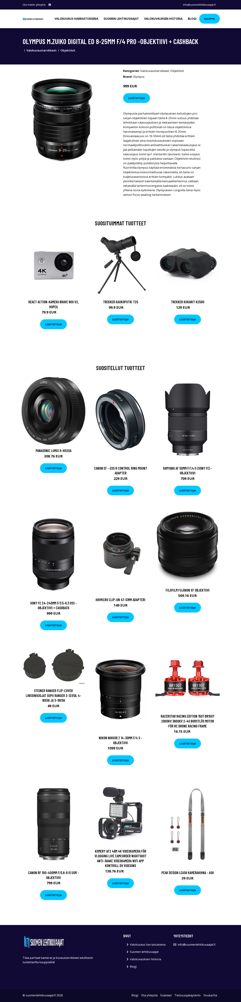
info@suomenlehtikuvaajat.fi (199, 4)
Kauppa (209, 18)
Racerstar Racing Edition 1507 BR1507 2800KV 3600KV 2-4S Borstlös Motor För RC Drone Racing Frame (187, 721)
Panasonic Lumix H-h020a (53, 450)
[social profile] (49, 4)
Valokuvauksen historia (163, 19)
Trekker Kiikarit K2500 (187, 302)
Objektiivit (68, 50)
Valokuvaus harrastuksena (76, 19)
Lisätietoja (136, 98)
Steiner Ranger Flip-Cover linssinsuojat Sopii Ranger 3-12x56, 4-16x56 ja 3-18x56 (53, 695)
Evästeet (166, 995)
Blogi (192, 19)
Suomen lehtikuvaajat (121, 19)
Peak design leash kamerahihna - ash (187, 872)
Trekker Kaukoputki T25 (120, 302)
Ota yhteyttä (149, 995)
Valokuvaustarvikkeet (41, 50)
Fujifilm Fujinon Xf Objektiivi (188, 590)
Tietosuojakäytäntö (187, 995)
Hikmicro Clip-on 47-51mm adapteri (120, 599)
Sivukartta (210, 995)
